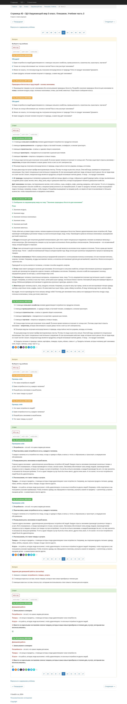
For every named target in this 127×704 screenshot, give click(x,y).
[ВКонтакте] (13, 347)
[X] (21, 347)
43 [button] (67, 32)
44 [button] (72, 32)
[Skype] (31, 347)
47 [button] (84, 32)
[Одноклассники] (16, 347)
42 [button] (63, 32)
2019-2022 (16, 52)
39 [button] (51, 32)
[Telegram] (18, 347)
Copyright (14, 701)
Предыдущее (17, 22)
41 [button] (59, 32)
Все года (16, 47)
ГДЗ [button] (22, 2)
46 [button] (80, 32)
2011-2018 (25, 52)
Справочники (31, 2)
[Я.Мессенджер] (34, 347)
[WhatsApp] (26, 347)
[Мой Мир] (29, 347)
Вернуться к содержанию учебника (23, 27)
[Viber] (23, 347)
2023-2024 (34, 52)
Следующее (110, 22)
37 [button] (43, 32)
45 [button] (76, 32)
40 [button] (55, 32)
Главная (14, 2)
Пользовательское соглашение (21, 698)
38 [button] (47, 32)
